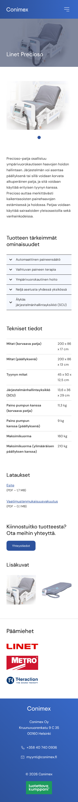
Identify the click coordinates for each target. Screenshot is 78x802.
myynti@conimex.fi (41, 757)
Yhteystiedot (21, 546)
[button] (39, 260)
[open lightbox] (21, 590)
